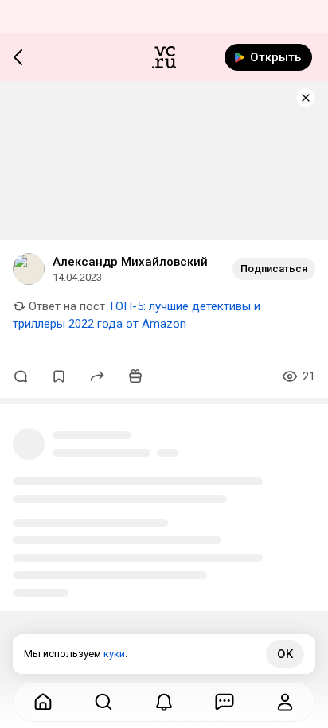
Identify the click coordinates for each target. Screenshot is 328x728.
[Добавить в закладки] (59, 376)
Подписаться (273, 268)
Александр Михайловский (130, 262)
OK (285, 654)
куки (114, 654)
